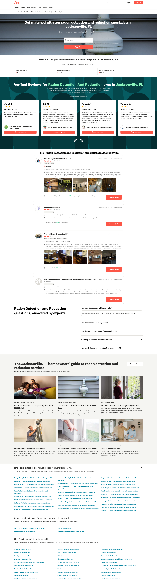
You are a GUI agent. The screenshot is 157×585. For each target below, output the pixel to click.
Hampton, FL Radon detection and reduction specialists (119, 507)
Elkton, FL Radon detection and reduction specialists (118, 481)
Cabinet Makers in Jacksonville (111, 572)
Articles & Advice (48, 7)
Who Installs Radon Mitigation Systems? (30, 448)
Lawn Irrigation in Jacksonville (111, 569)
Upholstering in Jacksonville (110, 579)
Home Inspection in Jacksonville (24, 532)
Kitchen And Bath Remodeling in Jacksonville (29, 562)
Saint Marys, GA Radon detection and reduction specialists (120, 488)
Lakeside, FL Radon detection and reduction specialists (32, 481)
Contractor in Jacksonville (109, 556)
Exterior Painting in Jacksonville (68, 562)
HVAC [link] (15, 12)
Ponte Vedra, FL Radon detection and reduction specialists (33, 488)
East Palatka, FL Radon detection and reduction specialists (120, 498)
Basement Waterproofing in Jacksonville (71, 532)
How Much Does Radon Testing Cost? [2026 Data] (120, 406)
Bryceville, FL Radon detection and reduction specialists (32, 496)
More (39, 7)
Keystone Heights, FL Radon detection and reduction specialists (78, 508)
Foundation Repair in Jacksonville (112, 549)
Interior (17, 7)
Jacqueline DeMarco (65, 445)
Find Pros (78, 47)
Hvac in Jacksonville (64, 528)
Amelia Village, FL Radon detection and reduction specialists (34, 506)
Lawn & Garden (31, 7)
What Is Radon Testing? (110, 448)
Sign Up (138, 3)
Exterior (23, 7)
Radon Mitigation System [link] (34, 12)
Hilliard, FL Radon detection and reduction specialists (75, 495)
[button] (51, 185)
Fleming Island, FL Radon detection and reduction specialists (34, 484)
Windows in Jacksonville (66, 569)
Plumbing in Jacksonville (22, 549)
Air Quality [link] (22, 12)
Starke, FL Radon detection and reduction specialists (118, 484)
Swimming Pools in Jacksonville (68, 566)
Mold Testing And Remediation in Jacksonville (29, 528)
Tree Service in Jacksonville (23, 569)
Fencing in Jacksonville (22, 556)
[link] (6, 127)
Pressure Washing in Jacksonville (68, 549)
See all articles (135, 364)
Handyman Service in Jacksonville (25, 579)
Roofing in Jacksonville (22, 552)
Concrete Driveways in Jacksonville (69, 579)
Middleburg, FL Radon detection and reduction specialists (33, 500)
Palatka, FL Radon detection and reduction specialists (118, 511)
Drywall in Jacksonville (108, 552)
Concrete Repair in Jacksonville (68, 572)
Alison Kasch (62, 402)
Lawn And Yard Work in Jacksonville (26, 572)
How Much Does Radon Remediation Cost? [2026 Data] (77, 407)
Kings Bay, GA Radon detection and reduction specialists (76, 505)
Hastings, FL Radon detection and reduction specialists (119, 501)
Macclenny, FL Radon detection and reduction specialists (76, 492)
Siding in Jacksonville (65, 556)
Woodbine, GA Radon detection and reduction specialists (119, 491)
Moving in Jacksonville (21, 575)
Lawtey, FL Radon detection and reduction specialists (75, 499)
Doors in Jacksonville (108, 575)
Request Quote (114, 197)
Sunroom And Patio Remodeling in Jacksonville (116, 559)
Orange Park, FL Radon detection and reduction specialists (33, 478)
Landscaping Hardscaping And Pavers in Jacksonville (118, 566)
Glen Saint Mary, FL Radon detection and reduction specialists (78, 502)
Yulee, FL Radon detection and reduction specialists (31, 510)
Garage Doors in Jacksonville (67, 575)
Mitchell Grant (19, 402)
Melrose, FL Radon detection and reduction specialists (118, 504)
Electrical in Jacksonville (22, 559)
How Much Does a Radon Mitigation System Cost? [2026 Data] (33, 407)
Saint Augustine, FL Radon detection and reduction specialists (78, 483)
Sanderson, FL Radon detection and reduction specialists (119, 494)
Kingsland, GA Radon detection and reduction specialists (119, 478)
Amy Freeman (18, 445)
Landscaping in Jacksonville (23, 566)
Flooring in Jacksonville (65, 559)
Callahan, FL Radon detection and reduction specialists (32, 503)
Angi (102, 402)
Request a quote (20, 132)
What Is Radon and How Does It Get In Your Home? (77, 448)
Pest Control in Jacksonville (67, 552)
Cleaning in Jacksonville (109, 562)
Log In (128, 3)
